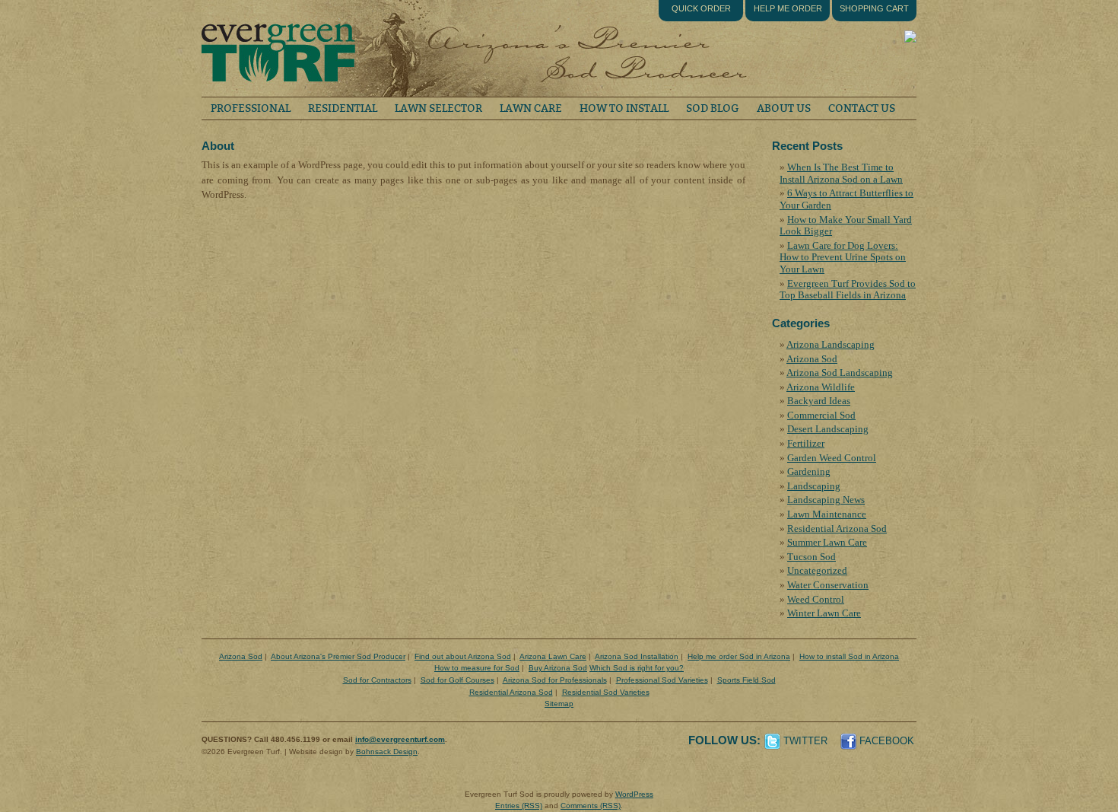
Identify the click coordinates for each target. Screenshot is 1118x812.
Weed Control (815, 599)
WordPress (634, 794)
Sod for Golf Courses (457, 680)
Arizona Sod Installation (636, 656)
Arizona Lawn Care (552, 656)
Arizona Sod (811, 359)
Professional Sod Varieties (662, 680)
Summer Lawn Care (827, 542)
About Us (784, 108)
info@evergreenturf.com (400, 739)
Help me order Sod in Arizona (739, 656)
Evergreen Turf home (278, 48)
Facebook (886, 741)
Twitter (805, 741)
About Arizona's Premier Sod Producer (338, 656)
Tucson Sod (811, 556)
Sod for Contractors (377, 680)
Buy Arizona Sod (558, 668)
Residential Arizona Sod (837, 528)
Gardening (809, 471)
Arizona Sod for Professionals (555, 680)
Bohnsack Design (387, 751)
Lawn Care (531, 108)
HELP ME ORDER (788, 8)
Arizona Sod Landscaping (839, 372)
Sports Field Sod (746, 680)
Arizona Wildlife (820, 387)
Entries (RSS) (518, 805)
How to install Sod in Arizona (849, 656)
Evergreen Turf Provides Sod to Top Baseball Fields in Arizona (848, 289)
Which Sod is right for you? (636, 668)
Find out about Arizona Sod (462, 656)
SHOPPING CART (874, 8)
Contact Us (861, 108)
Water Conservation (828, 585)
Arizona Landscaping (830, 344)
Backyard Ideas (818, 400)
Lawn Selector (438, 108)
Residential (342, 108)
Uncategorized (817, 570)
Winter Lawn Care (824, 613)
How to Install (624, 108)
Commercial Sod (821, 415)
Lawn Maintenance (826, 514)
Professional (251, 108)
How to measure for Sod (476, 668)
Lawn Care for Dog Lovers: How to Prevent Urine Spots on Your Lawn (843, 257)
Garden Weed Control (831, 457)
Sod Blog (712, 108)
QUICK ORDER (701, 8)
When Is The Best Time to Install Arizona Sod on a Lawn (841, 173)
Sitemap (559, 703)
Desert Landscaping (828, 429)
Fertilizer (805, 443)
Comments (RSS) (591, 805)
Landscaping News (826, 499)
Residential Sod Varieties (606, 692)
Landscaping (813, 486)
